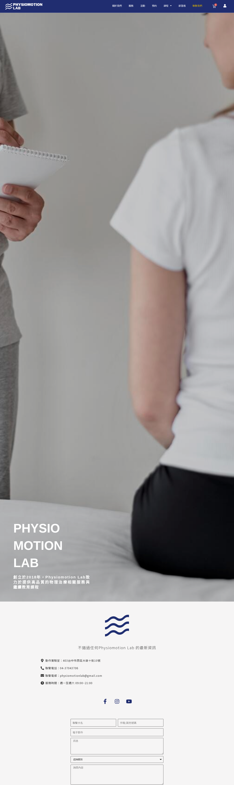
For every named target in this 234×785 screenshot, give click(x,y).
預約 (154, 5)
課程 (166, 5)
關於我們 (117, 5)
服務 (131, 5)
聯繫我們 (197, 5)
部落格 (182, 5)
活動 (142, 5)
